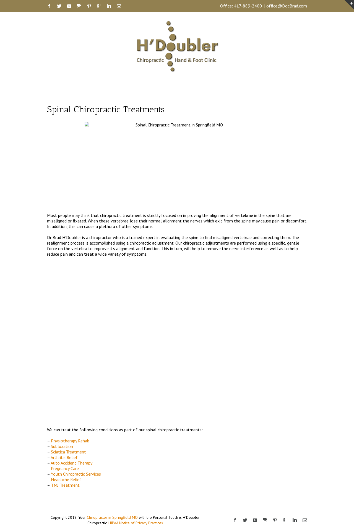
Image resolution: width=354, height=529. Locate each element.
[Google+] (99, 6)
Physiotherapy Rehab (70, 441)
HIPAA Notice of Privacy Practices (135, 522)
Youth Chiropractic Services (76, 474)
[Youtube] (69, 6)
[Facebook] (49, 6)
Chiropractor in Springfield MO (112, 517)
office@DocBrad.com (286, 6)
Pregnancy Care (65, 468)
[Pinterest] (89, 6)
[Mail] (119, 6)
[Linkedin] (109, 6)
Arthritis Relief (64, 457)
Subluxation (62, 446)
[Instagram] (79, 6)
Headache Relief (66, 479)
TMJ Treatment (65, 485)
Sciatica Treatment (69, 452)
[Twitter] (59, 6)
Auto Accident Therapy (71, 463)
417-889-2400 (248, 6)
